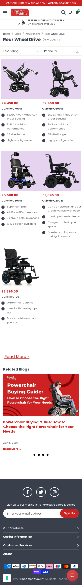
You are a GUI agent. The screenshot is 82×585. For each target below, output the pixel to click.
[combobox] (63, 13)
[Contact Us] (70, 12)
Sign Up (69, 513)
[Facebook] (27, 492)
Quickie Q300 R (11, 201)
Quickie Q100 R (11, 297)
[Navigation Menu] (5, 12)
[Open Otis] (72, 575)
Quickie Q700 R (11, 109)
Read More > (16, 356)
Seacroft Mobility (20, 12)
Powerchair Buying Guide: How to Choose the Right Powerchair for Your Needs (38, 427)
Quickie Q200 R (52, 201)
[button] (77, 12)
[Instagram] (54, 492)
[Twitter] (41, 492)
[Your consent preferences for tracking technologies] (7, 578)
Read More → (12, 449)
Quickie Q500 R (52, 109)
